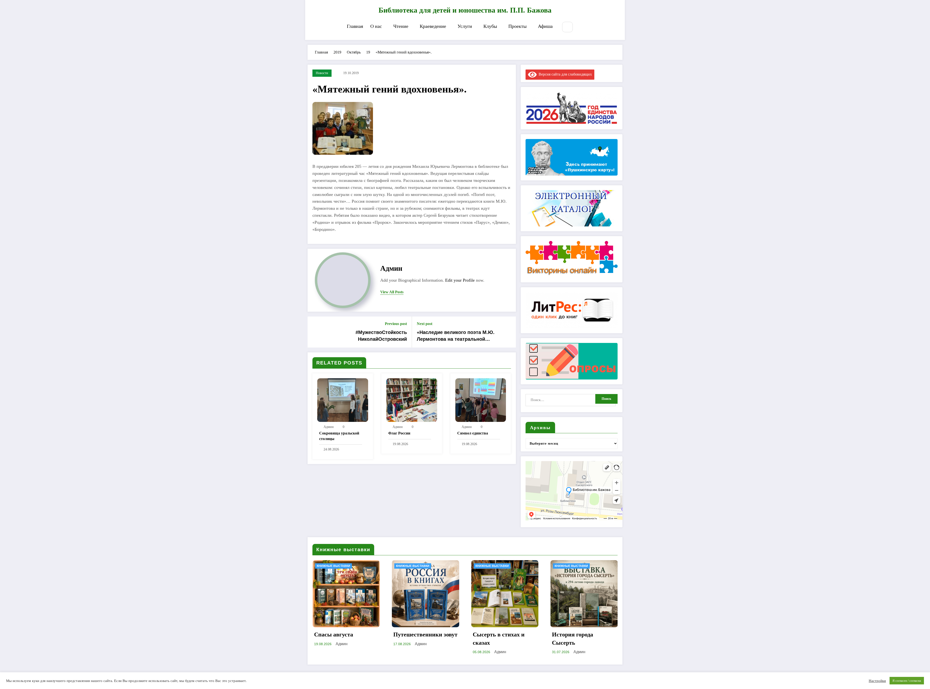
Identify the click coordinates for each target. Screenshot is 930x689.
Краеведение (433, 26)
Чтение (400, 26)
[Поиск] (567, 27)
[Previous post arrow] (314, 332)
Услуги (464, 26)
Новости (322, 73)
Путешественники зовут (425, 634)
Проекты (517, 26)
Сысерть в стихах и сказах (499, 638)
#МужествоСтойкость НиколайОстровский (381, 336)
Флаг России (399, 433)
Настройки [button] (877, 681)
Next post (424, 324)
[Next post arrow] (509, 332)
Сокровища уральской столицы (339, 436)
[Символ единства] (480, 399)
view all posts (391, 292)
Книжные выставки (333, 566)
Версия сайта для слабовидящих (564, 74)
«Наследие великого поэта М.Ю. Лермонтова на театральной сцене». (456, 336)
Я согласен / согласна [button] (906, 680)
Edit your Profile (460, 280)
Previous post (396, 324)
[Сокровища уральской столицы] (342, 399)
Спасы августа (333, 634)
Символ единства (472, 433)
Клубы (490, 26)
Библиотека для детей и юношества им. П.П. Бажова (465, 10)
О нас (376, 26)
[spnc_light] (582, 27)
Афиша (545, 26)
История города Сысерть (572, 638)
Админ (391, 268)
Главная (355, 26)
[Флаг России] (411, 399)
